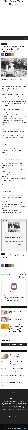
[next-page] (5, 335)
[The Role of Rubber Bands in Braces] (5, 363)
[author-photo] (14, 289)
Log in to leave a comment (14, 344)
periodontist (21, 255)
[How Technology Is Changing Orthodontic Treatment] (5, 370)
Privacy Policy (23, 428)
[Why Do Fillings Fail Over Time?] (5, 377)
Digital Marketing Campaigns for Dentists (14, 425)
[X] (6, 54)
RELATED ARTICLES (8, 307)
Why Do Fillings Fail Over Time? (17, 375)
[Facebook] (2, 54)
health (22, 254)
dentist (7, 254)
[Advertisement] (14, 22)
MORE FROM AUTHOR (19, 307)
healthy (3, 255)
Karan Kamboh (6, 51)
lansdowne (9, 255)
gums (18, 254)
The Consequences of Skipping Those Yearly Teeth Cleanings (21, 276)
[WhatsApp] (12, 54)
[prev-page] (2, 335)
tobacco (16, 150)
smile (3, 257)
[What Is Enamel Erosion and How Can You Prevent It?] (5, 319)
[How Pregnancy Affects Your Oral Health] (5, 312)
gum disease (11, 141)
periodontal (15, 255)
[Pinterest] (9, 54)
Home (2, 41)
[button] (2, 38)
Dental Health (8, 41)
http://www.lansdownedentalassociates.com (14, 293)
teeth (7, 257)
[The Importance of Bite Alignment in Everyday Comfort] (5, 356)
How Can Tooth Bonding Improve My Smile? (7, 275)
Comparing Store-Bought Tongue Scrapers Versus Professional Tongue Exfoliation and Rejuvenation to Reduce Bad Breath (17, 328)
